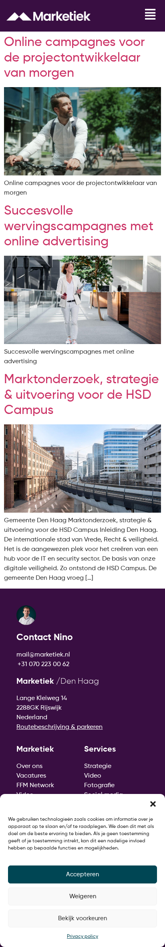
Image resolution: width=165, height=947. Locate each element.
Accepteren (82, 874)
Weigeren (82, 896)
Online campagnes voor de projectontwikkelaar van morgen (74, 58)
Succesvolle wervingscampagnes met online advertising (78, 226)
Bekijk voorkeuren (82, 918)
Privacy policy (82, 936)
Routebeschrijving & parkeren (59, 727)
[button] (153, 804)
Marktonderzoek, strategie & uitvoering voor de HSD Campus (81, 395)
